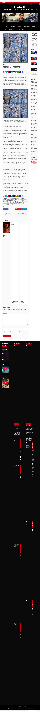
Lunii (11, 201)
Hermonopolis (11, 200)
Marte (13, 201)
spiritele (4, 204)
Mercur (23, 201)
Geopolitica (13, 26)
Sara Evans (32, 530)
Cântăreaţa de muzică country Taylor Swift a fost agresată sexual (29, 427)
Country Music (29, 343)
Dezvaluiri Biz (20, 7)
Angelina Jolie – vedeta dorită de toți (20, 454)
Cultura (33, 26)
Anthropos (13, 198)
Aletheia (5, 198)
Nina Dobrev (20, 555)
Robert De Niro (20, 476)
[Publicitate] (34, 53)
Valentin (10, 204)
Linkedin (24, 208)
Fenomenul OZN (27, 26)
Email (12, 327)
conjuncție (21, 198)
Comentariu (5, 313)
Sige (21, 203)
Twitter (11, 208)
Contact (23, 29)
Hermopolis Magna (17, 200)
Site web (21, 327)
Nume (4, 327)
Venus (13, 204)
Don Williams (32, 609)
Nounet (13, 202)
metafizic (25, 201)
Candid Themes (31, 708)
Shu (20, 203)
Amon (8, 198)
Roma (14, 203)
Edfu (11, 199)
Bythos (16, 198)
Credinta (10, 29)
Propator (11, 203)
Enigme (19, 26)
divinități (8, 199)
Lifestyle (4, 29)
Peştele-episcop (15, 301)
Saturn (16, 203)
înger (21, 200)
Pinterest (18, 208)
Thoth (8, 204)
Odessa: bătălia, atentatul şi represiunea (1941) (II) (8, 215)
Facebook (6, 208)
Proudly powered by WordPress (12, 708)
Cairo (18, 198)
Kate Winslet (20, 634)
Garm (22, 301)
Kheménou (6, 201)
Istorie (7, 26)
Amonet (10, 198)
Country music (32, 445)
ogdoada (24, 202)
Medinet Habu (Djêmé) (18, 201)
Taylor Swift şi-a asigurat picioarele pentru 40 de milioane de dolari (33, 461)
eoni (17, 199)
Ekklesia (13, 199)
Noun (11, 202)
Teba (6, 204)
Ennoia (16, 199)
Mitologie (4, 64)
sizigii (23, 203)
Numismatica (17, 29)
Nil (9, 202)
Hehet (8, 200)
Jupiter (23, 200)
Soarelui (26, 203)
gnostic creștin (21, 199)
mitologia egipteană (6, 202)
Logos (10, 201)
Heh (6, 200)
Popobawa (5, 235)
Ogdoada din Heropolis (6, 203)
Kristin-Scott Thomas (16, 426)
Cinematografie (17, 343)
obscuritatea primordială (18, 202)
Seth (18, 203)
